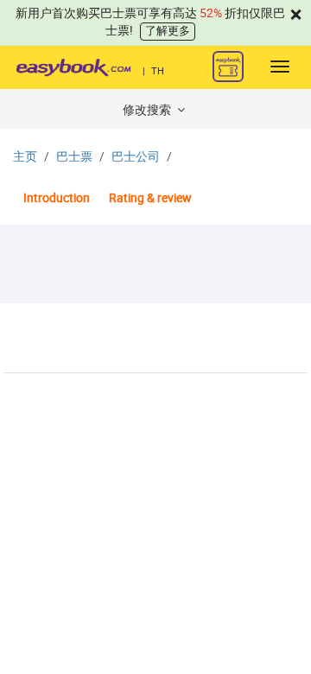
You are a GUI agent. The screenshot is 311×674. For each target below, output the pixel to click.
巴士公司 (135, 156)
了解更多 (167, 30)
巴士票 (74, 156)
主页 (25, 156)
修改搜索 (148, 110)
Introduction (56, 198)
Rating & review (150, 198)
